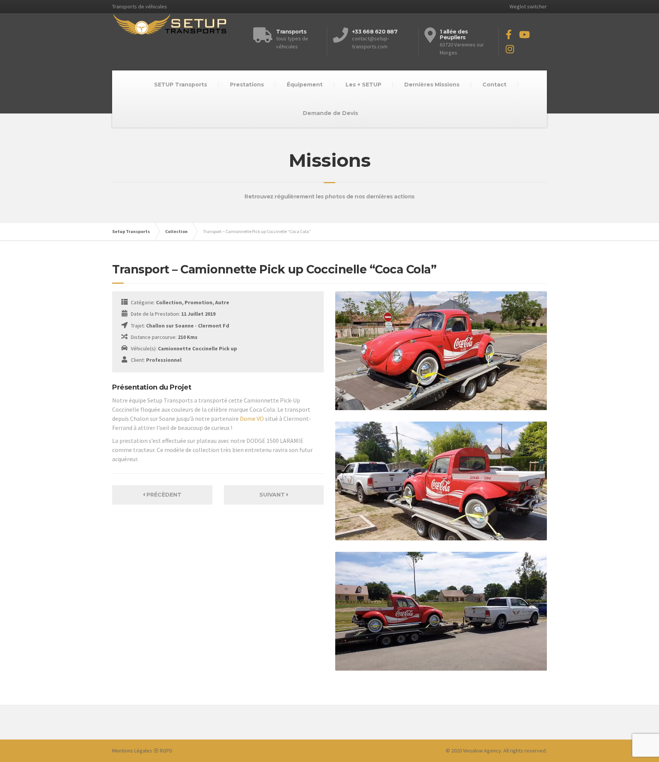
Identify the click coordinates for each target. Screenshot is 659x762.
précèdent (163, 494)
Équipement (305, 84)
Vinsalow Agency (482, 750)
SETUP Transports (180, 84)
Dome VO (252, 418)
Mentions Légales (132, 750)
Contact (494, 84)
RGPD (166, 750)
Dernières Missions (432, 84)
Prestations (247, 84)
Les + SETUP (363, 84)
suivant (272, 494)
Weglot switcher (528, 6)
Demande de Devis (330, 113)
